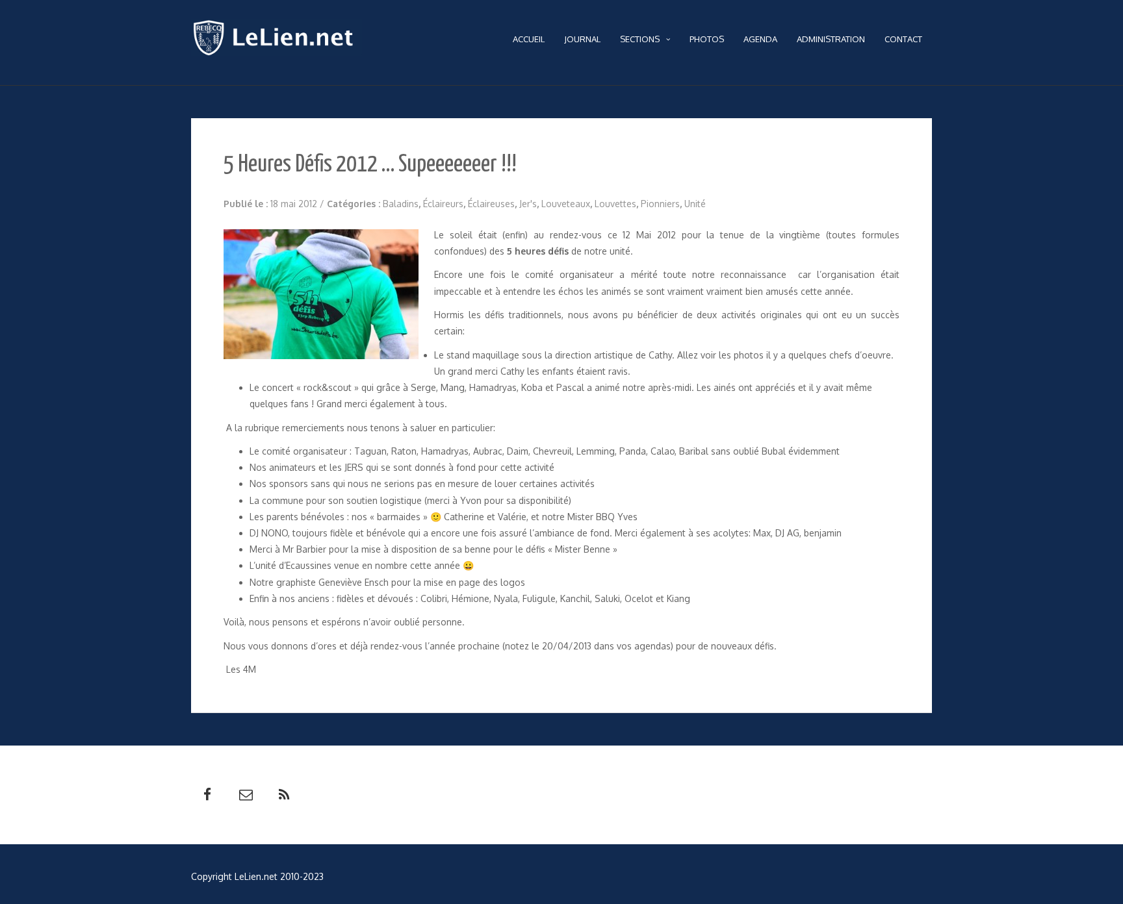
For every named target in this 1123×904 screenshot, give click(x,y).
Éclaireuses (491, 203)
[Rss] (284, 795)
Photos (707, 39)
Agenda (760, 39)
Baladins (401, 203)
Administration (831, 39)
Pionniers (660, 203)
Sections (640, 39)
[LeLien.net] (276, 41)
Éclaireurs (443, 203)
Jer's (528, 203)
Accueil (529, 39)
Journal (582, 39)
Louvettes (615, 203)
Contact (903, 39)
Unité (695, 203)
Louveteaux (565, 203)
